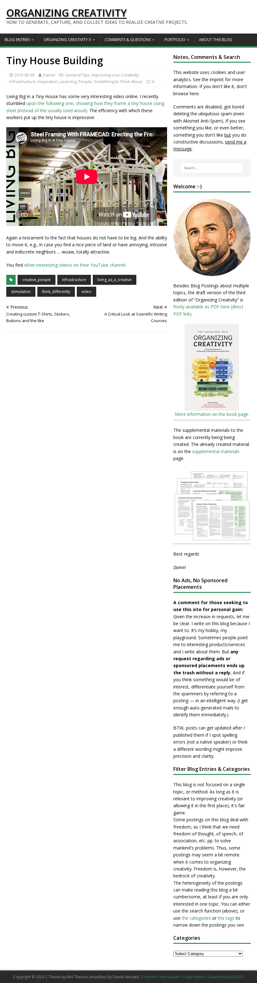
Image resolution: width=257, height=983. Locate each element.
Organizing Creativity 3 (67, 39)
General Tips (77, 75)
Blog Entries (17, 39)
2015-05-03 (24, 75)
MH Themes (77, 977)
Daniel (49, 75)
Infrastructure (22, 81)
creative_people (36, 279)
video (86, 291)
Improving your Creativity (115, 75)
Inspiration (48, 81)
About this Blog (215, 39)
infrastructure (74, 279)
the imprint (213, 79)
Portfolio (175, 39)
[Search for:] (212, 168)
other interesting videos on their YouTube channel (74, 265)
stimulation (21, 291)
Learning (68, 81)
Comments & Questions (128, 39)
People (85, 81)
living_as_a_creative (114, 279)
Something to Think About (118, 81)
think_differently (56, 291)
